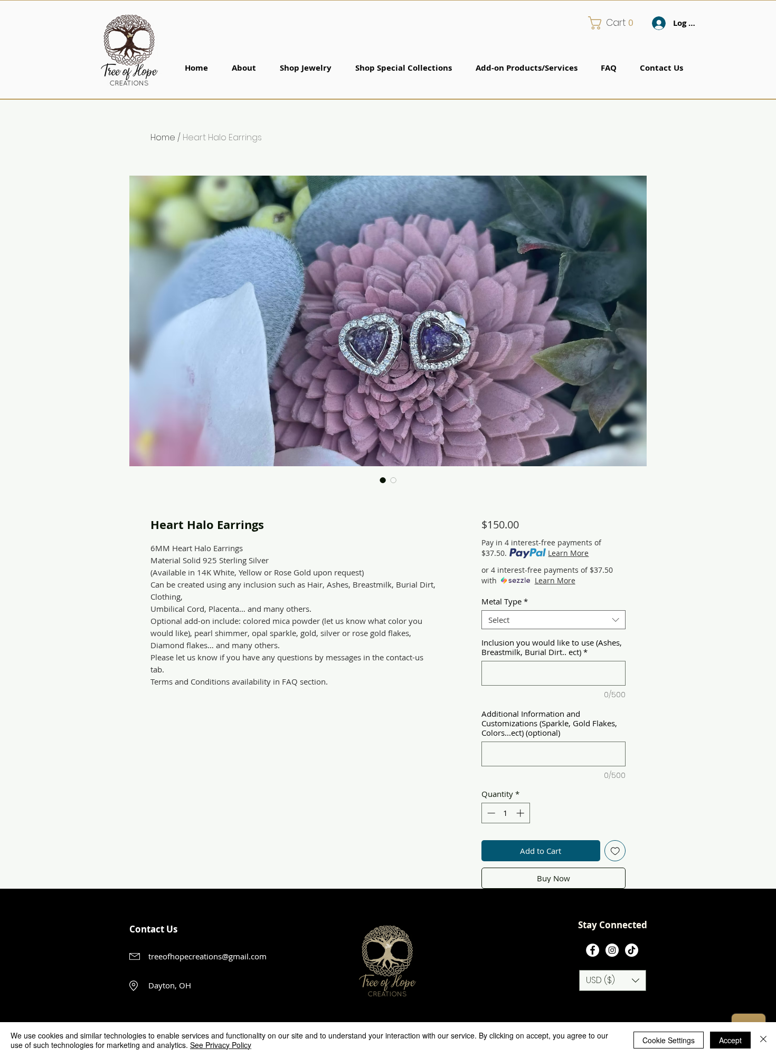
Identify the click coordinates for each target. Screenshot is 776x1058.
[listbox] (612, 980)
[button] (614, 23)
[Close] (763, 1040)
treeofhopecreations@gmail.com (207, 956)
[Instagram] (612, 950)
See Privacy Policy (220, 1045)
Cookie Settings (668, 1040)
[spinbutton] (505, 813)
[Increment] (521, 813)
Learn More (568, 553)
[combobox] (553, 619)
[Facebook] (592, 950)
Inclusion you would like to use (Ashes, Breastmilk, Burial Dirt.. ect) (551, 647)
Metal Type (504, 601)
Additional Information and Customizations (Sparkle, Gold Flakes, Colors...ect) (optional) (549, 723)
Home (162, 137)
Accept (730, 1040)
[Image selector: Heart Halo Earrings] (382, 480)
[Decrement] (490, 813)
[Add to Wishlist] (615, 851)
